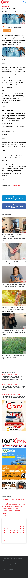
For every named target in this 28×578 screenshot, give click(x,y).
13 (14, 530)
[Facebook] (23, 2)
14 (17, 530)
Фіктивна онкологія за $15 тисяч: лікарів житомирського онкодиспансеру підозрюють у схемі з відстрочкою (14, 237)
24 (4, 535)
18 (7, 533)
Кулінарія (4, 394)
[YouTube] (21, 2)
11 (7, 530)
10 (4, 530)
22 (20, 533)
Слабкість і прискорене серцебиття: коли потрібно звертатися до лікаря (13, 285)
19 (10, 533)
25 (7, 535)
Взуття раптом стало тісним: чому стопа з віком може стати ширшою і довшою (13, 332)
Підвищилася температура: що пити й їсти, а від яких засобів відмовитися (14, 308)
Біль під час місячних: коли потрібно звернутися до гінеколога (14, 262)
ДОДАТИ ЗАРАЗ (7, 30)
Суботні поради (11, 394)
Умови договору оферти (8, 572)
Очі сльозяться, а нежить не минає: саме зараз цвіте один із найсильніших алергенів (13, 357)
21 (17, 533)
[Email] (19, 2)
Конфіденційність (6, 574)
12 (10, 530)
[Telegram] (26, 2)
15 (20, 530)
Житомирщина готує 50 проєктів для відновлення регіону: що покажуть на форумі (14, 387)
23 (23, 533)
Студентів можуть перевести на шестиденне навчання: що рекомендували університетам (12, 377)
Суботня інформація (7, 374)
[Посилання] (5, 2)
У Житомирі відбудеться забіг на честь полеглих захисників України (12, 510)
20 (14, 533)
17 (4, 533)
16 (23, 530)
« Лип (4, 541)
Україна (15, 374)
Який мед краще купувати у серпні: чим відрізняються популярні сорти (13, 396)
